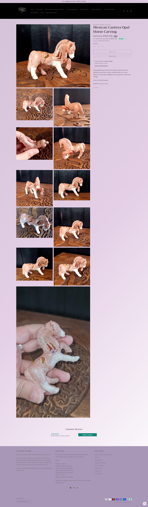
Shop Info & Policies (100, 463)
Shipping (95, 40)
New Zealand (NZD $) (22, 501)
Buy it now (112, 56)
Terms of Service (99, 465)
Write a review (87, 435)
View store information (101, 65)
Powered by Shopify (127, 502)
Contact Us (98, 471)
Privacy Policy (98, 473)
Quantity (95, 43)
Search (97, 457)
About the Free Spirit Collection (103, 454)
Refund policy (98, 468)
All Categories (99, 460)
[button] (55, 9)
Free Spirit (121, 502)
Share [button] (96, 87)
